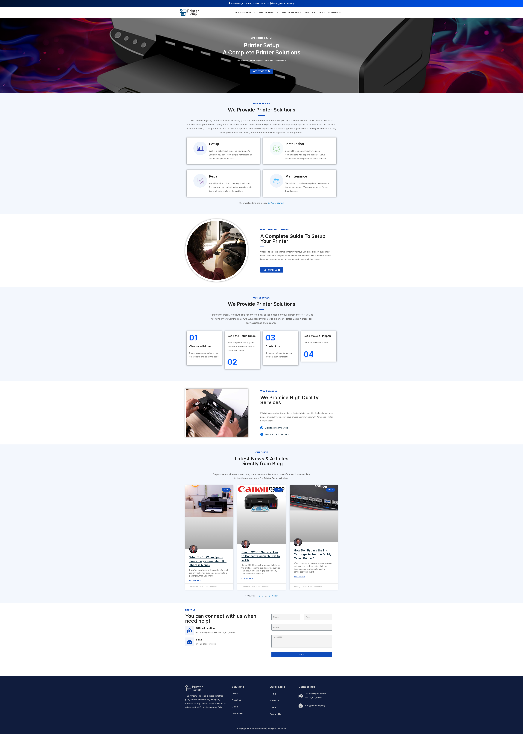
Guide (322, 12)
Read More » (194, 580)
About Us (310, 12)
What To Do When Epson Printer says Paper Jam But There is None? (207, 561)
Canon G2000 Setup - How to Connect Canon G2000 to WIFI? (260, 556)
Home (235, 693)
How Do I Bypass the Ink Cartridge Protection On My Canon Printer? (312, 554)
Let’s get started (276, 203)
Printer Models (290, 12)
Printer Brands (267, 12)
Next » (275, 595)
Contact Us (334, 12)
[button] (261, 71)
